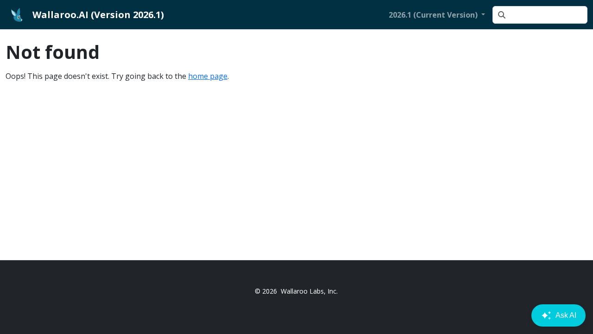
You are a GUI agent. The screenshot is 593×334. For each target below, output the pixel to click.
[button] (437, 15)
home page (207, 76)
